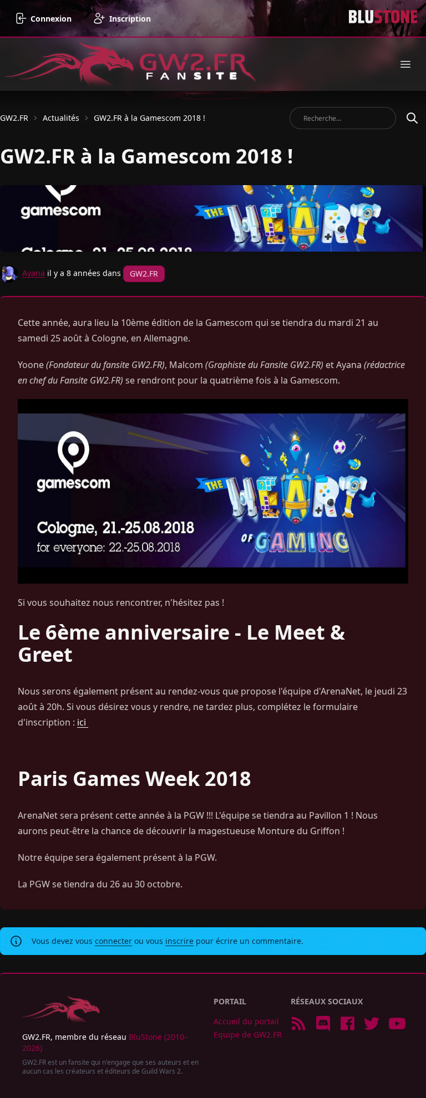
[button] (405, 64)
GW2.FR (14, 118)
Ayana (33, 272)
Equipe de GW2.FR (248, 1034)
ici (82, 722)
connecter (113, 941)
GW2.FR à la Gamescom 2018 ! (149, 118)
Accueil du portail (246, 1021)
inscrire (179, 941)
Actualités (61, 118)
